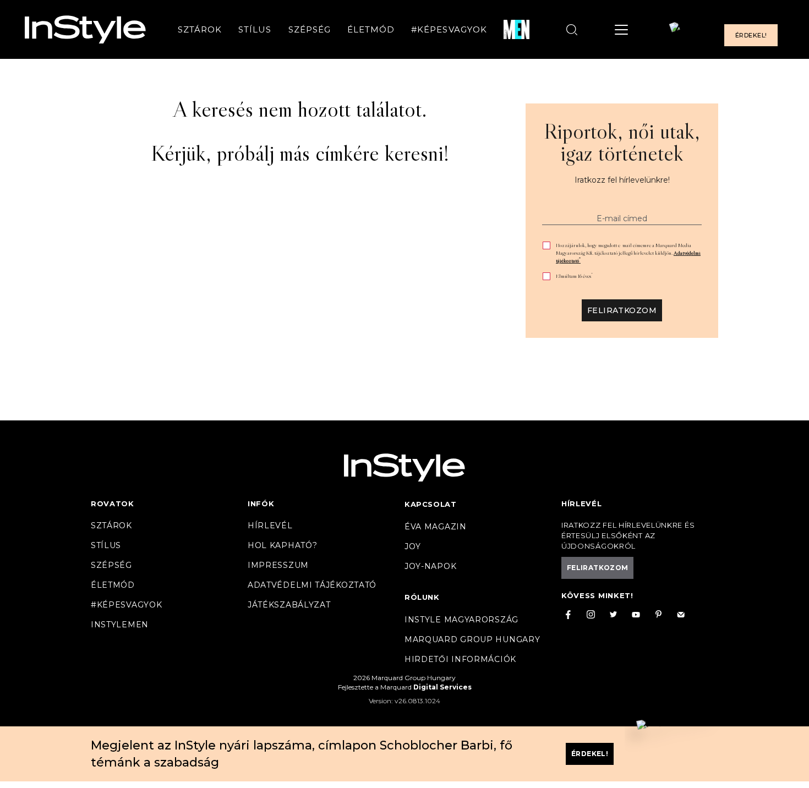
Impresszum (278, 565)
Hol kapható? (282, 545)
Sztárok (200, 29)
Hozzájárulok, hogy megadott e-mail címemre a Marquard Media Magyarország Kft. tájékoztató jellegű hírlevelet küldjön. (628, 253)
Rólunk (422, 597)
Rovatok (112, 503)
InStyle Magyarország (461, 620)
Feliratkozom (622, 310)
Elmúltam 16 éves (574, 276)
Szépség (309, 29)
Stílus (254, 29)
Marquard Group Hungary (472, 639)
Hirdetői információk (460, 659)
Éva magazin (435, 527)
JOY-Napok (430, 566)
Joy (412, 546)
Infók (261, 503)
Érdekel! (751, 35)
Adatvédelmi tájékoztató (312, 585)
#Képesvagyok (449, 29)
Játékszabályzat (289, 605)
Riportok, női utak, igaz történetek (622, 142)
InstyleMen (120, 625)
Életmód (371, 29)
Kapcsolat (430, 504)
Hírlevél (270, 525)
